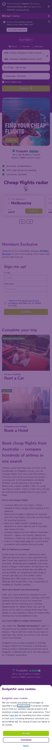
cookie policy (23, 705)
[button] (26, 745)
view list (13, 715)
